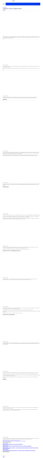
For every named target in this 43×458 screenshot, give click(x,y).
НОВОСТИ (7, 3)
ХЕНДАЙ (28, 3)
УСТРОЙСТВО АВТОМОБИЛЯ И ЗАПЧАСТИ (11, 4)
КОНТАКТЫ (27, 4)
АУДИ (15, 3)
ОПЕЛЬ (21, 3)
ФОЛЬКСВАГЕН (18, 3)
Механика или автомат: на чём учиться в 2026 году (13, 444)
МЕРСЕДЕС (12, 3)
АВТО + (13, 1)
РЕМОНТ (18, 4)
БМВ (9, 3)
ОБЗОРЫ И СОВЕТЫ (22, 4)
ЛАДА (23, 3)
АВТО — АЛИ (31, 4)
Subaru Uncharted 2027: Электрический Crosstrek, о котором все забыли (17, 446)
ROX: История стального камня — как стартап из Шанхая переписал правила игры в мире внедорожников (20, 448)
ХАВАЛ (34, 4)
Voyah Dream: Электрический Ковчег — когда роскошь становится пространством (19, 450)
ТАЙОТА (26, 3)
